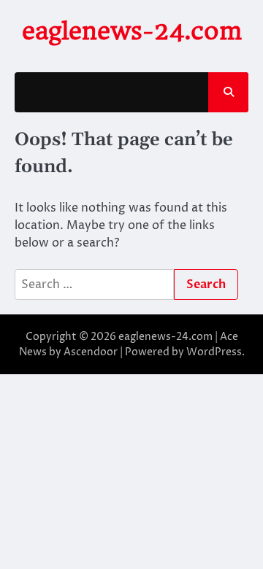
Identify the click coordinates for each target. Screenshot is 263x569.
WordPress (214, 352)
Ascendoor (91, 352)
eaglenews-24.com (132, 31)
